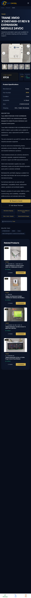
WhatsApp (5, 596)
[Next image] (28, 53)
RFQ (26, 596)
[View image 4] (21, 66)
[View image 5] (27, 66)
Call (15, 596)
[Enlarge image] (28, 46)
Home (2, 7)
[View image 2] (10, 66)
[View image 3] (16, 66)
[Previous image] (3, 53)
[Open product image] (16, 53)
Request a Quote (17, 201)
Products (8, 7)
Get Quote (21, 272)
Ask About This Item (17, 205)
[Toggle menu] (28, 3)
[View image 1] (4, 66)
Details (11, 272)
